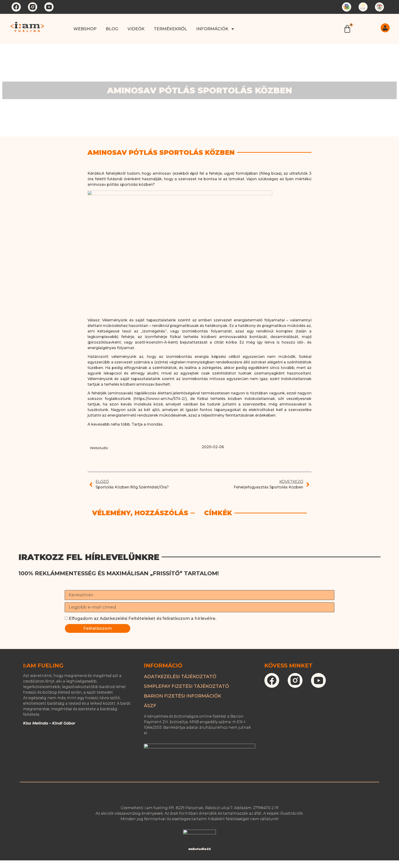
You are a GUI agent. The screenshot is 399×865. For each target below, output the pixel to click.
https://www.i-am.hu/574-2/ (160, 398)
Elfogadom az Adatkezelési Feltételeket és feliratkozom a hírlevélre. (142, 618)
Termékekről (170, 28)
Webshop (85, 28)
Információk (212, 28)
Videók (136, 28)
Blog (112, 28)
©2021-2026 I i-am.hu (199, 794)
